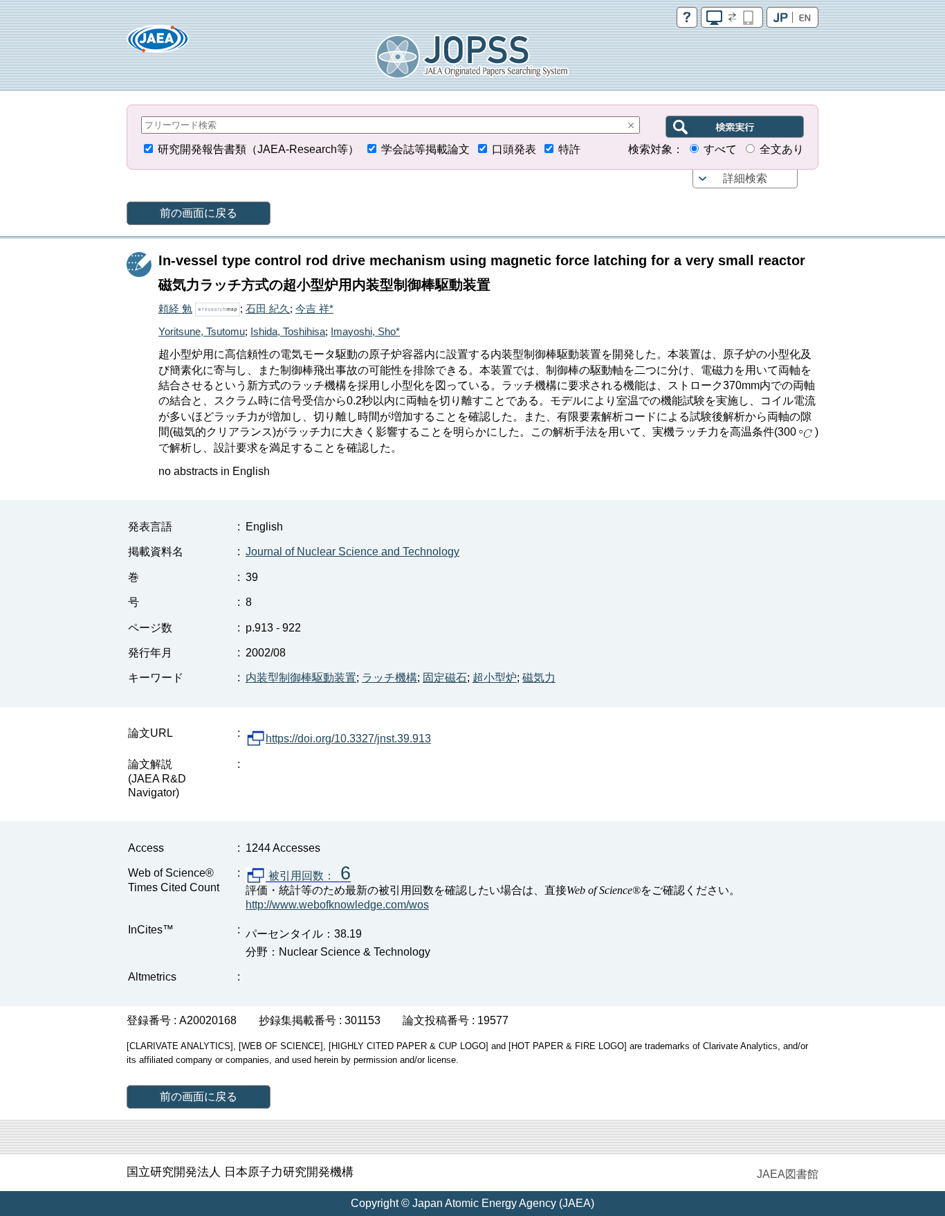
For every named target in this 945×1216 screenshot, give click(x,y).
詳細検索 (745, 178)
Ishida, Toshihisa (287, 331)
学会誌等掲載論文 (425, 149)
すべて (720, 149)
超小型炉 (494, 677)
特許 (569, 149)
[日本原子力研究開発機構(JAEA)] (158, 43)
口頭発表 (514, 149)
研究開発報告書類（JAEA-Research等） (258, 149)
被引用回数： (308, 876)
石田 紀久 (268, 308)
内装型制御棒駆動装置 (301, 677)
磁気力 (539, 677)
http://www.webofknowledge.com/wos (337, 905)
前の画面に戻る (198, 213)
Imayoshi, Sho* (365, 331)
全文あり (782, 149)
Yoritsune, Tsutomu (201, 331)
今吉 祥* (314, 308)
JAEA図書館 (787, 1174)
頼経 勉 (175, 308)
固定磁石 (445, 677)
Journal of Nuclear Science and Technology (352, 551)
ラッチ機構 (389, 677)
